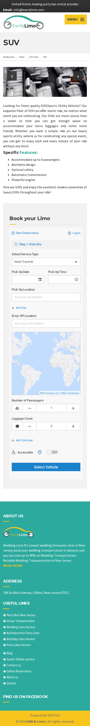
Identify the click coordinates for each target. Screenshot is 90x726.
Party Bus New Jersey (20, 615)
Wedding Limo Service (20, 627)
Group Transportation (20, 621)
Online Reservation (18, 671)
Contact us (13, 665)
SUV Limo (34, 57)
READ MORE (12, 566)
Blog (9, 653)
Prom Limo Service (18, 645)
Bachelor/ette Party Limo (22, 633)
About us (12, 677)
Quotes (11, 683)
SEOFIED (54, 715)
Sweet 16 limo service (20, 659)
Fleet (21, 57)
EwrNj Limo (8, 57)
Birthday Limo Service (20, 639)
